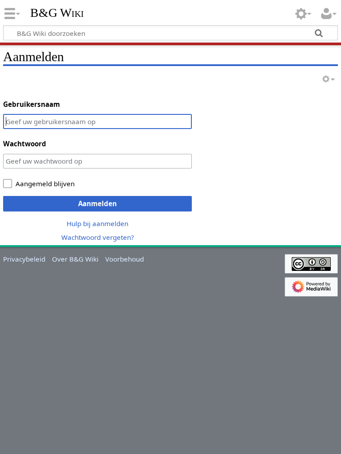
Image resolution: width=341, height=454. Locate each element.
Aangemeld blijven (45, 183)
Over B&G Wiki (75, 258)
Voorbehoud (124, 258)
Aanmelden (97, 203)
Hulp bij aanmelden (97, 223)
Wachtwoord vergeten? (97, 237)
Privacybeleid (24, 258)
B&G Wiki (57, 13)
